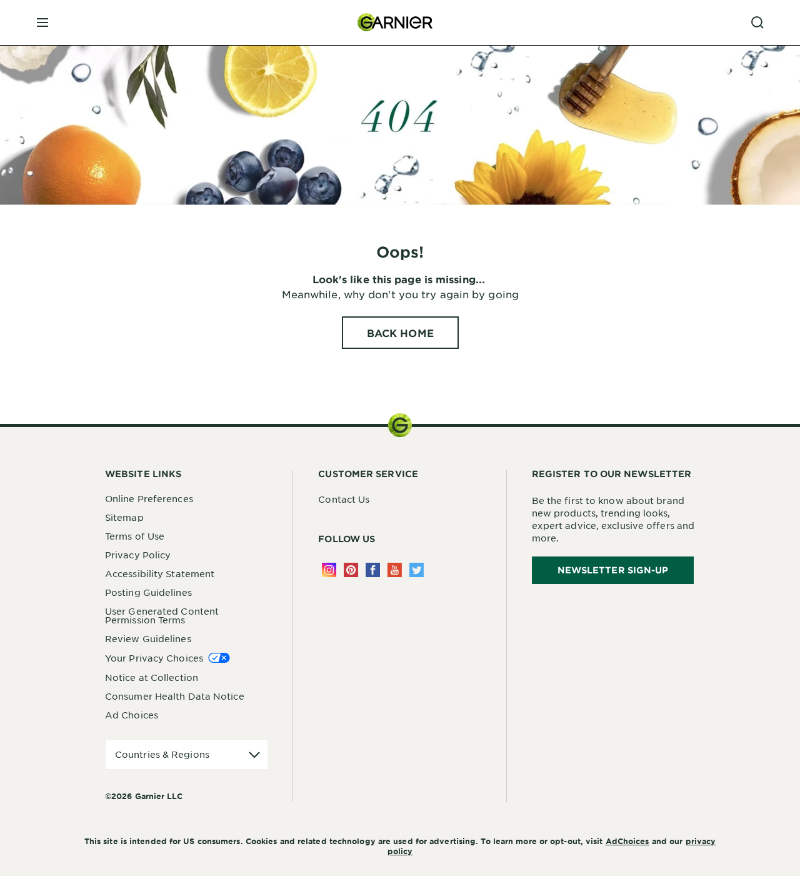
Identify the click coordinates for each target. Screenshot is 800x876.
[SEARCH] (757, 22)
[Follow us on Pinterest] (351, 570)
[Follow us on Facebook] (373, 570)
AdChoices (627, 841)
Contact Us (343, 499)
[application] (186, 754)
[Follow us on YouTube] (395, 570)
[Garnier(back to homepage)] (395, 22)
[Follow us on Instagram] (329, 570)
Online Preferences (149, 498)
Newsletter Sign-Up (613, 570)
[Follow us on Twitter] (417, 570)
